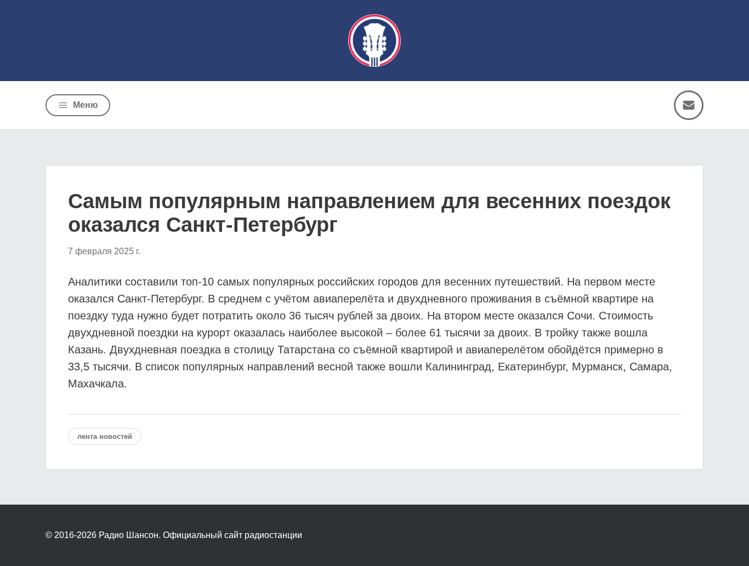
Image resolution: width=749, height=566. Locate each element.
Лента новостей (104, 436)
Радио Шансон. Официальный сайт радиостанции (200, 535)
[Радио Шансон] (374, 40)
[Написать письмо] (688, 105)
